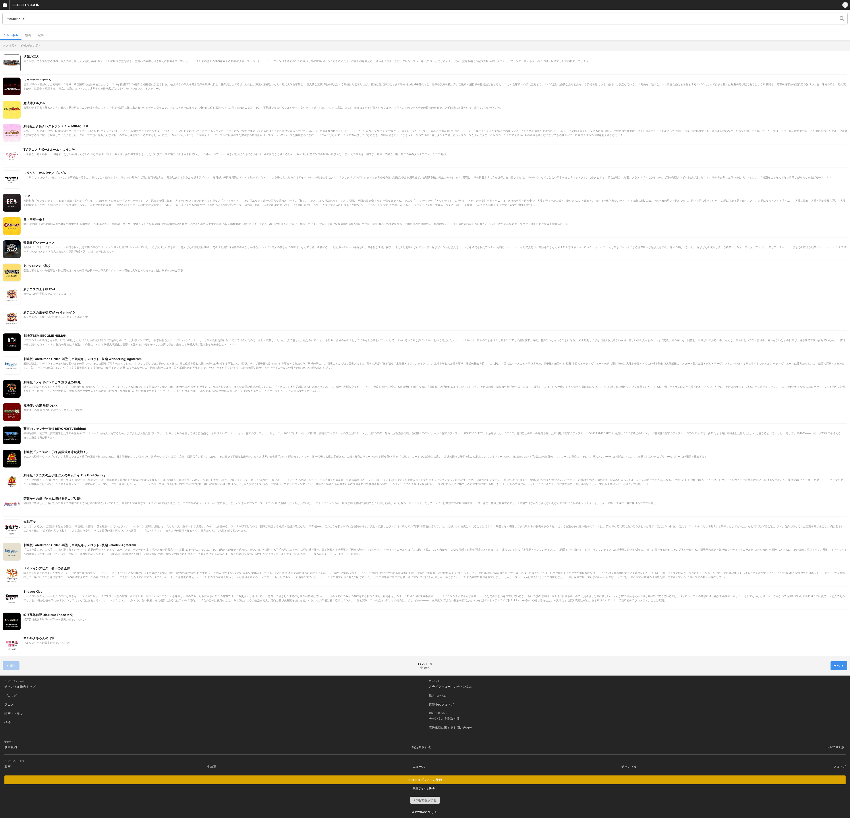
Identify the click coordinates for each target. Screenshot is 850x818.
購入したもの (438, 695)
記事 (41, 35)
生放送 (211, 766)
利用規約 (10, 747)
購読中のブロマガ (441, 704)
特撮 (7, 723)
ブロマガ (10, 695)
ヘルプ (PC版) (836, 747)
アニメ (9, 704)
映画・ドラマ (13, 713)
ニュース (419, 766)
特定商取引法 (421, 747)
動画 (28, 35)
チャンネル (11, 35)
